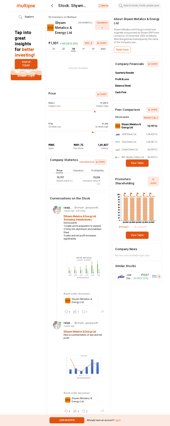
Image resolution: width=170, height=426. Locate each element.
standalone (102, 23)
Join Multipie (67, 420)
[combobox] (139, 5)
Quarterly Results (124, 72)
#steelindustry (84, 219)
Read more (122, 49)
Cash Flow (120, 92)
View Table (137, 163)
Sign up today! (26, 64)
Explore (29, 16)
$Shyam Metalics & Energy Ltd (80, 216)
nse (87, 43)
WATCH (105, 6)
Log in (31, 76)
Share (103, 43)
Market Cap (150, 117)
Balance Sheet (123, 85)
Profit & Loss (122, 79)
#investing (70, 219)
